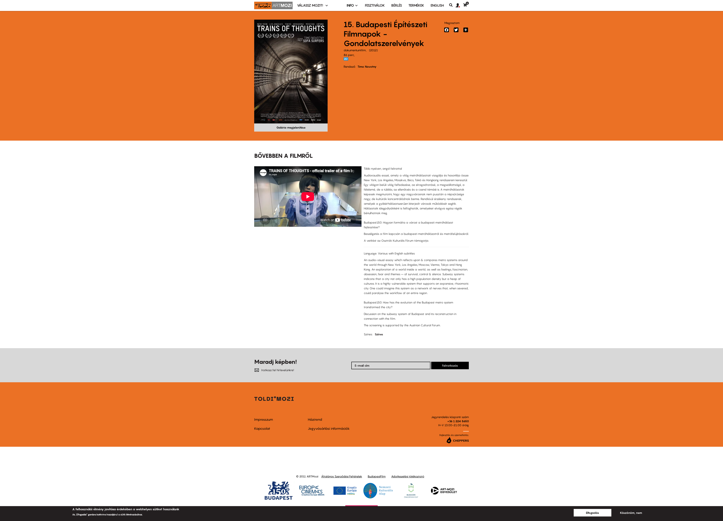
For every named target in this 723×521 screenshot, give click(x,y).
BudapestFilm (377, 476)
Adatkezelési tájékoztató (407, 476)
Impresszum (263, 419)
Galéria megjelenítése (291, 127)
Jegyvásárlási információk (329, 429)
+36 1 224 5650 (458, 421)
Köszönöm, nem (631, 512)
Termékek (416, 5)
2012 (373, 50)
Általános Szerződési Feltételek (341, 476)
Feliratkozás (450, 365)
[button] (459, 5)
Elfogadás (592, 512)
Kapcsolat (262, 429)
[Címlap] (273, 5)
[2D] (347, 59)
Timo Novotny (367, 66)
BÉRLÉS (396, 5)
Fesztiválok (375, 5)
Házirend (315, 419)
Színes (379, 334)
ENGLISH (437, 5)
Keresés (452, 5)
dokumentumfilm (355, 50)
